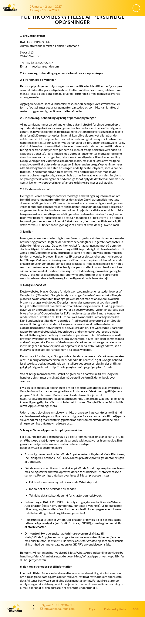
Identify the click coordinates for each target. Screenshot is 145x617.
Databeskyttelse (115, 609)
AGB (135, 609)
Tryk (92, 609)
